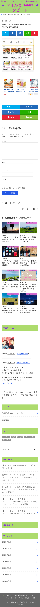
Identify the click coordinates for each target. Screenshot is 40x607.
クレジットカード (11, 598)
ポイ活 (21, 598)
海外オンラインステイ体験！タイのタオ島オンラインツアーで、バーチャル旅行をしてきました (18, 477)
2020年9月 (6, 542)
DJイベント (5, 437)
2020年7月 (6, 555)
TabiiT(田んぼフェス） (12, 413)
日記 (33, 598)
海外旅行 (31, 437)
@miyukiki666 (22, 354)
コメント (5, 141)
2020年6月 (6, 562)
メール (4, 171)
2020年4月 (6, 575)
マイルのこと (8, 595)
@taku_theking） (23, 363)
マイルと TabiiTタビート (20, 7)
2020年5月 (6, 568)
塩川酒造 (20, 437)
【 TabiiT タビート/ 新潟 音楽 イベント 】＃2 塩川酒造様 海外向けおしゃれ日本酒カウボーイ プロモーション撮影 (19, 501)
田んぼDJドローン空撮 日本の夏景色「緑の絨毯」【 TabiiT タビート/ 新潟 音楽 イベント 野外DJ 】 (18, 489)
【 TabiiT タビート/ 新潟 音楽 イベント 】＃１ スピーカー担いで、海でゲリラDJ (18, 512)
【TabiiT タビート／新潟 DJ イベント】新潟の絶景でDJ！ (19, 466)
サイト (4, 179)
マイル (13, 437)
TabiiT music (7, 383)
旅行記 (6, 420)
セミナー (33, 595)
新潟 (26, 437)
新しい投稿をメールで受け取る (14, 188)
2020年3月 (6, 581)
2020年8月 (6, 548)
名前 (4, 162)
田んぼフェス (6, 440)
